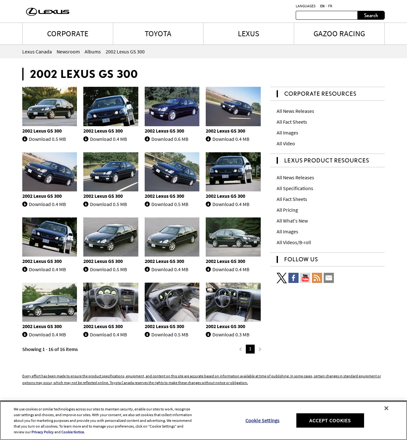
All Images (287, 132)
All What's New (292, 220)
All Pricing (287, 210)
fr (330, 6)
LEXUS (248, 33)
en (322, 6)
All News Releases (295, 111)
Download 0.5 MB (47, 139)
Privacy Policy (42, 432)
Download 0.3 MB (230, 334)
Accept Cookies (330, 420)
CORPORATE (67, 33)
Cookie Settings (262, 420)
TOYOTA (158, 33)
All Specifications (295, 188)
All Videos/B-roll (294, 242)
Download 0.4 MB (108, 139)
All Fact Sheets (292, 122)
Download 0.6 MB (169, 139)
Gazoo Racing (339, 33)
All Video (286, 143)
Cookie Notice (72, 432)
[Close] (386, 408)
